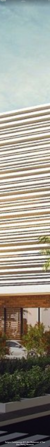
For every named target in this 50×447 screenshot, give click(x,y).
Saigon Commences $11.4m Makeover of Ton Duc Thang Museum (25, 443)
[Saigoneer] (3, 0)
